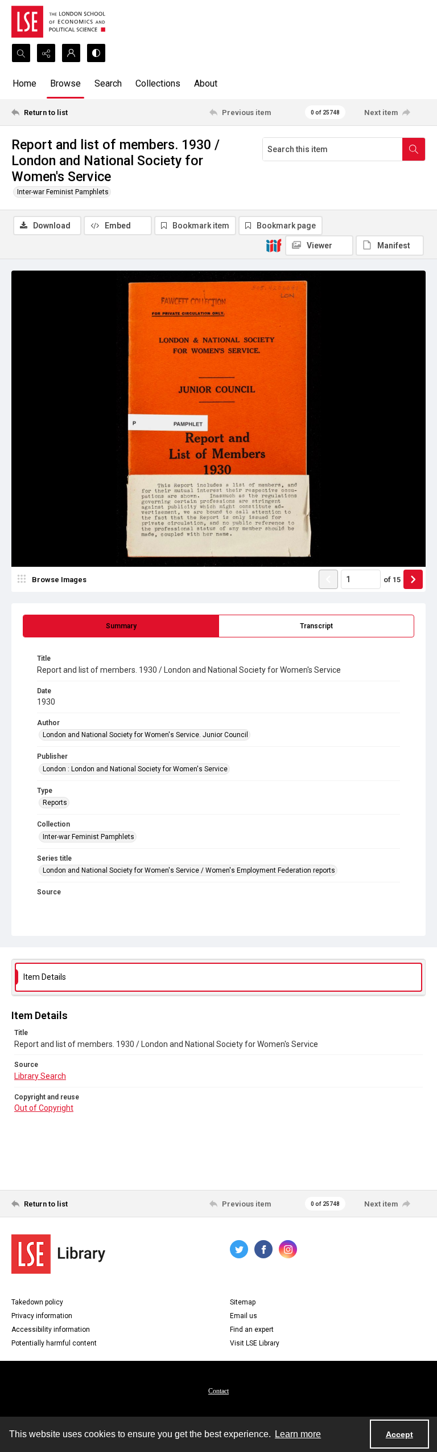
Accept (399, 1434)
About (205, 83)
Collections (157, 83)
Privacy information (41, 1316)
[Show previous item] (328, 579)
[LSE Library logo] (58, 1254)
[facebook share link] (263, 1249)
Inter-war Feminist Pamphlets (63, 192)
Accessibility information (50, 1330)
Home (24, 83)
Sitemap (242, 1302)
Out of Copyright (43, 1107)
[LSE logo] (58, 22)
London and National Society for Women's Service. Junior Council (145, 735)
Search (108, 83)
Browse (65, 83)
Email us (243, 1316)
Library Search (40, 1076)
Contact (218, 1391)
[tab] (120, 626)
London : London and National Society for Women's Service (135, 769)
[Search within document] (413, 149)
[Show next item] (413, 579)
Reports (55, 803)
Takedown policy (37, 1302)
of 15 (392, 579)
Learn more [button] (298, 1434)
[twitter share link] (239, 1249)
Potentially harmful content (54, 1343)
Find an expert (252, 1330)
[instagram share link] (288, 1249)
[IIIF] (274, 245)
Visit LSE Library (254, 1343)
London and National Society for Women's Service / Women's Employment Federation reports (189, 870)
